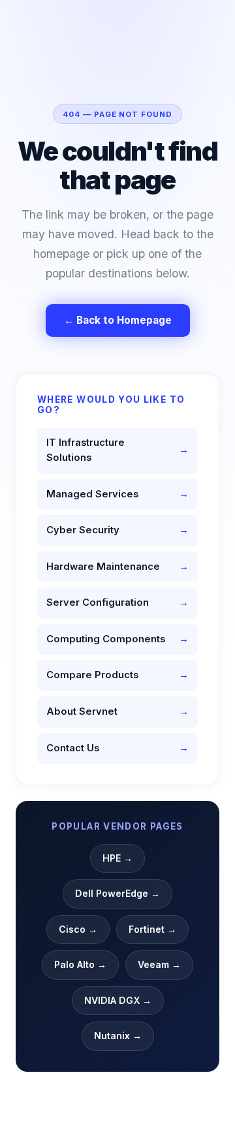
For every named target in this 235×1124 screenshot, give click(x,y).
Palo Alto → (80, 964)
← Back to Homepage (118, 320)
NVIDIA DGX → (117, 1000)
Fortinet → (152, 929)
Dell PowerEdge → (117, 893)
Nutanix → (118, 1035)
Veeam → (159, 964)
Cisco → (78, 929)
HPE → (117, 858)
